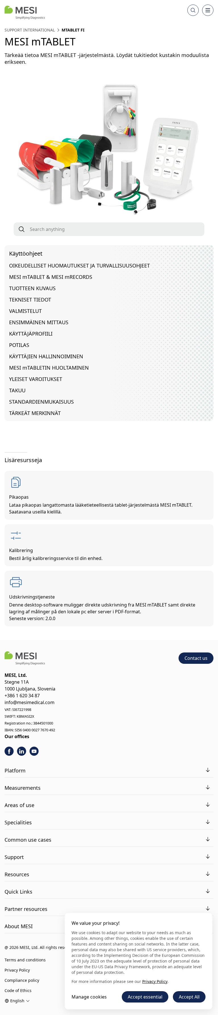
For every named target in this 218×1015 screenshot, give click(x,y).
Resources (17, 874)
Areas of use (19, 805)
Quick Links (18, 891)
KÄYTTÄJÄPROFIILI (31, 333)
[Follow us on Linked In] (21, 751)
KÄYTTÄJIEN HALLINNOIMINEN (46, 356)
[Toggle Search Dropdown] (193, 10)
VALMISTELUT (25, 311)
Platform (15, 770)
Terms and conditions (25, 960)
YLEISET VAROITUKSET (35, 379)
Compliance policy (22, 980)
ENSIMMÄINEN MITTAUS (38, 322)
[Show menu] (207, 10)
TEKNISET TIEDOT (30, 299)
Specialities (18, 822)
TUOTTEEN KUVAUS (32, 288)
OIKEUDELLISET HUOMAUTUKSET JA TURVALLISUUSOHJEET (79, 265)
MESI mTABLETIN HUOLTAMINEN (49, 367)
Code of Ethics (18, 990)
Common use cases (28, 839)
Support (14, 857)
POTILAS (19, 345)
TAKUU (17, 390)
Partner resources (26, 909)
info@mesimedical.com (29, 702)
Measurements (23, 787)
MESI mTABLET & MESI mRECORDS (50, 276)
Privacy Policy (17, 970)
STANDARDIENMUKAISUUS (41, 401)
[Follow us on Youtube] (34, 751)
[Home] (25, 12)
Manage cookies (89, 997)
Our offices (17, 736)
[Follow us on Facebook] (9, 751)
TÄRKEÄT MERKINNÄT (35, 413)
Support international (30, 30)
